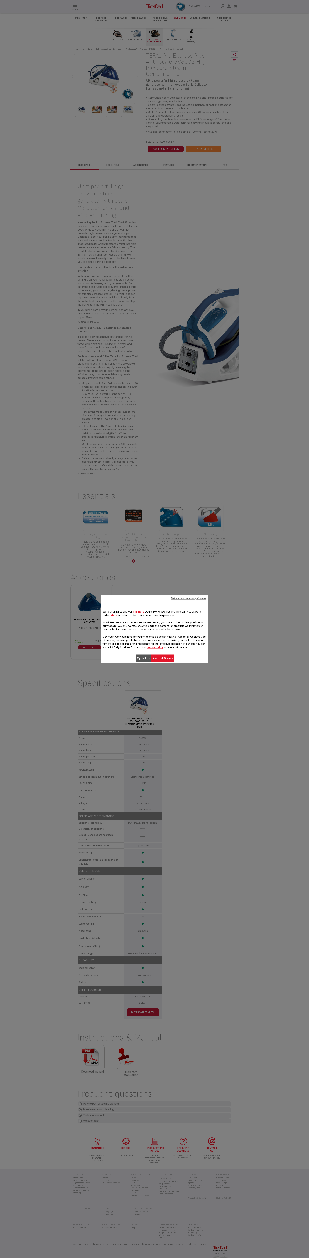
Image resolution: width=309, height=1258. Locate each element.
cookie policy (155, 647)
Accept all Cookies (162, 658)
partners (138, 611)
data (114, 615)
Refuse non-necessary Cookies (188, 598)
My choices (143, 658)
